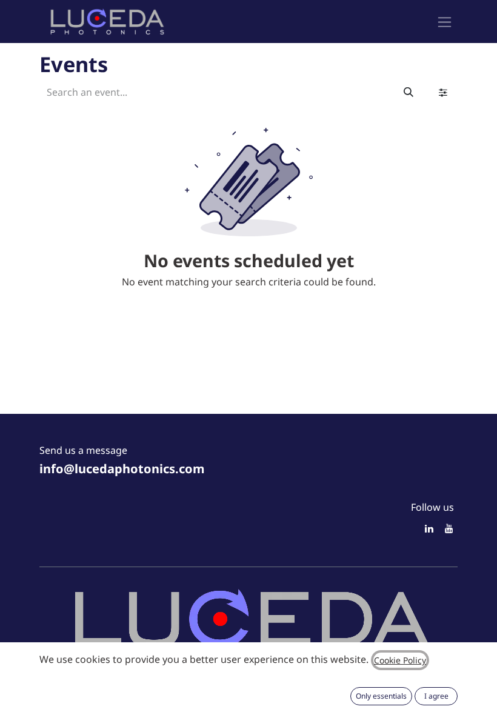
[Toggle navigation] (445, 21)
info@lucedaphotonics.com (122, 469)
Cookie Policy (400, 660)
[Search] (408, 92)
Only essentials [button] (381, 696)
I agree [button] (436, 696)
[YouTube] (449, 528)
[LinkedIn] (429, 528)
